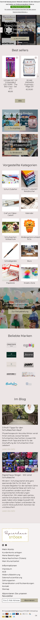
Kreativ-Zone (29, 283)
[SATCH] (11, 384)
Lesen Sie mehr (8, 449)
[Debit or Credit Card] (7, 617)
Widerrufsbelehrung (11, 575)
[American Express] (13, 614)
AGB (4, 572)
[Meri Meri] (29, 374)
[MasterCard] (7, 614)
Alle (20, 101)
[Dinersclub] (13, 617)
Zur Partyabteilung (20, 312)
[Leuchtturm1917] (11, 374)
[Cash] (20, 614)
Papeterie (10, 283)
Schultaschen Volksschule (10, 238)
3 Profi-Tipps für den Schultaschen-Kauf (12, 428)
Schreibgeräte (10, 261)
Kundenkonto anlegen (12, 553)
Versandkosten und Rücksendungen (18, 583)
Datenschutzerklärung (12, 578)
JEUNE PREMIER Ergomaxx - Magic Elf (29, 83)
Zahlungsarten (8, 580)
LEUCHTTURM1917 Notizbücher (29, 190)
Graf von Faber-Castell (10, 214)
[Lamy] (29, 364)
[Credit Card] (30, 614)
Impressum (7, 569)
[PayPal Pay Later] (10, 617)
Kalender (29, 213)
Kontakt (5, 586)
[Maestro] (17, 614)
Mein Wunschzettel (10, 561)
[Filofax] (29, 355)
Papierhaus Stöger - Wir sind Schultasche (17, 476)
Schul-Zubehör (10, 189)
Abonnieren (29, 600)
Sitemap (5, 589)
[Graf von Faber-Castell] (11, 364)
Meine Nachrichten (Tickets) (14, 558)
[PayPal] (3, 617)
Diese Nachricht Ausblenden (20, 7)
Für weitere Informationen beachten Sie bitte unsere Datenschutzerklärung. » (20, 11)
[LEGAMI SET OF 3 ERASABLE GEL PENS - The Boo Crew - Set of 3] (10, 67)
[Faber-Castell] (11, 355)
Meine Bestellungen (11, 555)
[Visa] (10, 614)
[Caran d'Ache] (11, 345)
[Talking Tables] (29, 384)
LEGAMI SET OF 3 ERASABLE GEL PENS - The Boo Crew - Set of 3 (10, 84)
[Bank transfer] (3, 614)
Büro (29, 261)
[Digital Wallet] (25, 614)
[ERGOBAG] (29, 345)
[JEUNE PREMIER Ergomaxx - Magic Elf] (29, 67)
